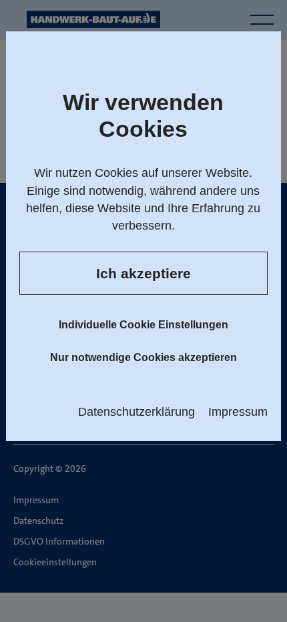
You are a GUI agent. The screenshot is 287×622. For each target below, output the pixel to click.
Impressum (238, 411)
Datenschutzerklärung (136, 411)
